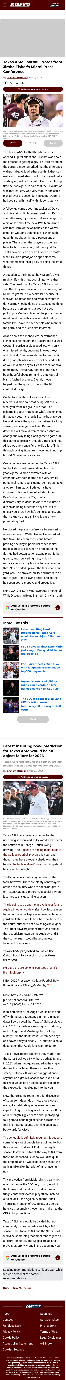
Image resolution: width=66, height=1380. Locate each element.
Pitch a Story (48, 1325)
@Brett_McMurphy (34, 985)
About (6, 1313)
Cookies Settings (13, 1349)
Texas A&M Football (22, 1288)
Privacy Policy (11, 1331)
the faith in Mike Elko (25, 864)
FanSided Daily (12, 1325)
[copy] (23, 83)
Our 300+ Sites (49, 1319)
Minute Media (19, 1358)
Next (53, 143)
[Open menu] (5, 5)
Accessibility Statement (18, 1343)
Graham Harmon (17, 77)
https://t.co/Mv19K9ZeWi (27, 995)
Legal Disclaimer (50, 1337)
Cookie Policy (11, 1337)
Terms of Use (48, 1331)
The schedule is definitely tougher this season (32, 1137)
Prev (13, 143)
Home (6, 1288)
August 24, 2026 (31, 1004)
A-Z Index (46, 1343)
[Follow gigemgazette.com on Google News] (57, 607)
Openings (46, 1313)
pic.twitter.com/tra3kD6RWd (21, 1000)
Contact (8, 1319)
